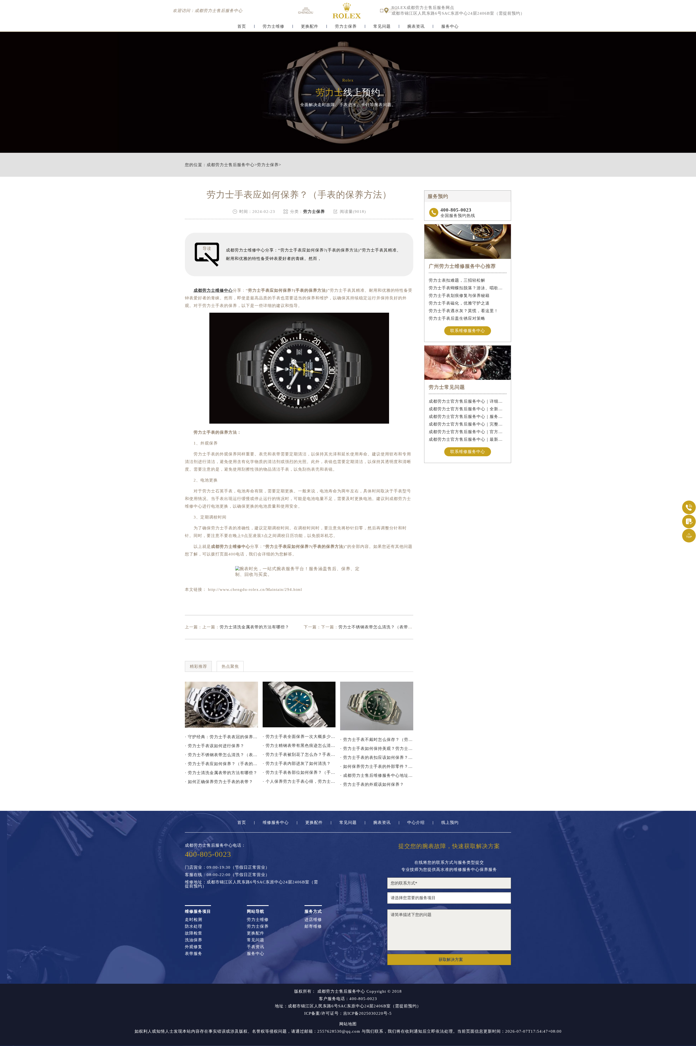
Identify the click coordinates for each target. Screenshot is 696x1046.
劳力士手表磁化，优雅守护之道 (459, 303)
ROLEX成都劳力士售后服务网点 (422, 8)
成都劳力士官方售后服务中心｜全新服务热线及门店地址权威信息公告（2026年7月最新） (468, 409)
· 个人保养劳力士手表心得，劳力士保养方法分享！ (299, 781)
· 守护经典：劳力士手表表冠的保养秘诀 (221, 737)
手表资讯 (255, 947)
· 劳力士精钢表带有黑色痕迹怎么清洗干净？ (299, 745)
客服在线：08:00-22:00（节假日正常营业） (227, 875)
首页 (241, 26)
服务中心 (450, 26)
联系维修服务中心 (467, 330)
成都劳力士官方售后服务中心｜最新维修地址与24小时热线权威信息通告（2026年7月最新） (468, 439)
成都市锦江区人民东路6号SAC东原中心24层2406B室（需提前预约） (458, 13)
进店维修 (313, 920)
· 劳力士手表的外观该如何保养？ (372, 784)
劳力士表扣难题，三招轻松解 (457, 280)
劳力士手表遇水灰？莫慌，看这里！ (463, 311)
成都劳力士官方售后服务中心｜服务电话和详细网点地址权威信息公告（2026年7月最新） (468, 416)
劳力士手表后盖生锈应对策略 (457, 318)
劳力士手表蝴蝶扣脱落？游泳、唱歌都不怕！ (468, 288)
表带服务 (193, 954)
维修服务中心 (276, 823)
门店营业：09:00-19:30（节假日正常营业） (227, 867)
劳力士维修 (273, 26)
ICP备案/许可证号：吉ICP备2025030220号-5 (348, 1013)
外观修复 (193, 947)
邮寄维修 (313, 926)
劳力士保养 (346, 26)
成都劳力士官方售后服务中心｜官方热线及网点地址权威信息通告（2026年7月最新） (468, 432)
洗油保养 (193, 940)
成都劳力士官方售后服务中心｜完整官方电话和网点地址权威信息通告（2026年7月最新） (468, 424)
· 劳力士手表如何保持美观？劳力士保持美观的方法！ (376, 748)
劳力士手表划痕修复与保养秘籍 (459, 295)
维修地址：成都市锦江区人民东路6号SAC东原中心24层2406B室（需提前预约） (251, 884)
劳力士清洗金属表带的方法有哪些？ (254, 627)
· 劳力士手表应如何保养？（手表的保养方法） (221, 764)
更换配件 (309, 26)
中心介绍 (416, 823)
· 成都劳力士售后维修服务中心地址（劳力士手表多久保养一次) (376, 775)
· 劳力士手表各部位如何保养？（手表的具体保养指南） (299, 772)
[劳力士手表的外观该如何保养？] (376, 706)
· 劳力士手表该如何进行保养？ (214, 746)
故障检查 (193, 933)
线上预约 (450, 823)
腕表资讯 (416, 26)
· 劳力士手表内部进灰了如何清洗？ (297, 763)
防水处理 (193, 926)
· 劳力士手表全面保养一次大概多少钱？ (299, 736)
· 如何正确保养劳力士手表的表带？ (219, 782)
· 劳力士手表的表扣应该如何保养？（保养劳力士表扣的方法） (376, 757)
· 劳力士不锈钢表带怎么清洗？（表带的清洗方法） (221, 755)
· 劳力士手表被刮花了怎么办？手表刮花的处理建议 (299, 754)
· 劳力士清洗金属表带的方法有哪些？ (221, 773)
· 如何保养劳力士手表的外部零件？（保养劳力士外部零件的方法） (376, 766)
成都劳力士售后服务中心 (230, 165)
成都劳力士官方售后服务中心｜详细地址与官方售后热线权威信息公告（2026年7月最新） (468, 401)
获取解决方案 (451, 959)
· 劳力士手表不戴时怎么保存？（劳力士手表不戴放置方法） (376, 739)
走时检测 (193, 920)
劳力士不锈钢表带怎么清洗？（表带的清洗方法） (386, 627)
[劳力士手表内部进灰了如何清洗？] (221, 705)
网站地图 (348, 1024)
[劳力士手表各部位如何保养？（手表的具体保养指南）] (299, 704)
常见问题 (382, 26)
